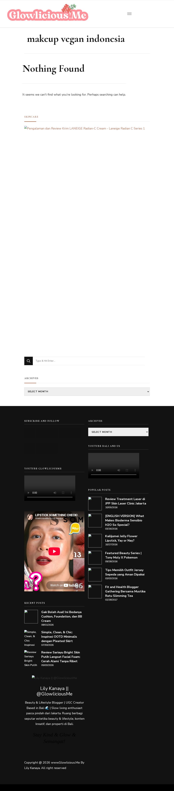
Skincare (31, 116)
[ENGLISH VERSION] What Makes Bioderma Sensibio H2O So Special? (124, 520)
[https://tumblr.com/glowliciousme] (75, 433)
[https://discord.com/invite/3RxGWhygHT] (52, 448)
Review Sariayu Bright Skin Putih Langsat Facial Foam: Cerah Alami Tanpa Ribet (60, 656)
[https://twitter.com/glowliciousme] (52, 433)
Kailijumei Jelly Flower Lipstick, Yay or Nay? (121, 538)
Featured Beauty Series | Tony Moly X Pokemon (123, 555)
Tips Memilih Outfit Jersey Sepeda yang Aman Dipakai (124, 572)
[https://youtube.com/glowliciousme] (30, 433)
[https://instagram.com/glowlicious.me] (41, 433)
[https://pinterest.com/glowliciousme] (30, 448)
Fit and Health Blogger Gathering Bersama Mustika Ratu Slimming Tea (125, 591)
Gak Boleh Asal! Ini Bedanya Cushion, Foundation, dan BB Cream (61, 616)
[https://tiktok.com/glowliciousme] (41, 448)
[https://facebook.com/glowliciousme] (64, 433)
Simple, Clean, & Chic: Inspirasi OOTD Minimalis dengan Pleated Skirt (59, 636)
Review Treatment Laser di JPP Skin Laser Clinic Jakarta (125, 501)
